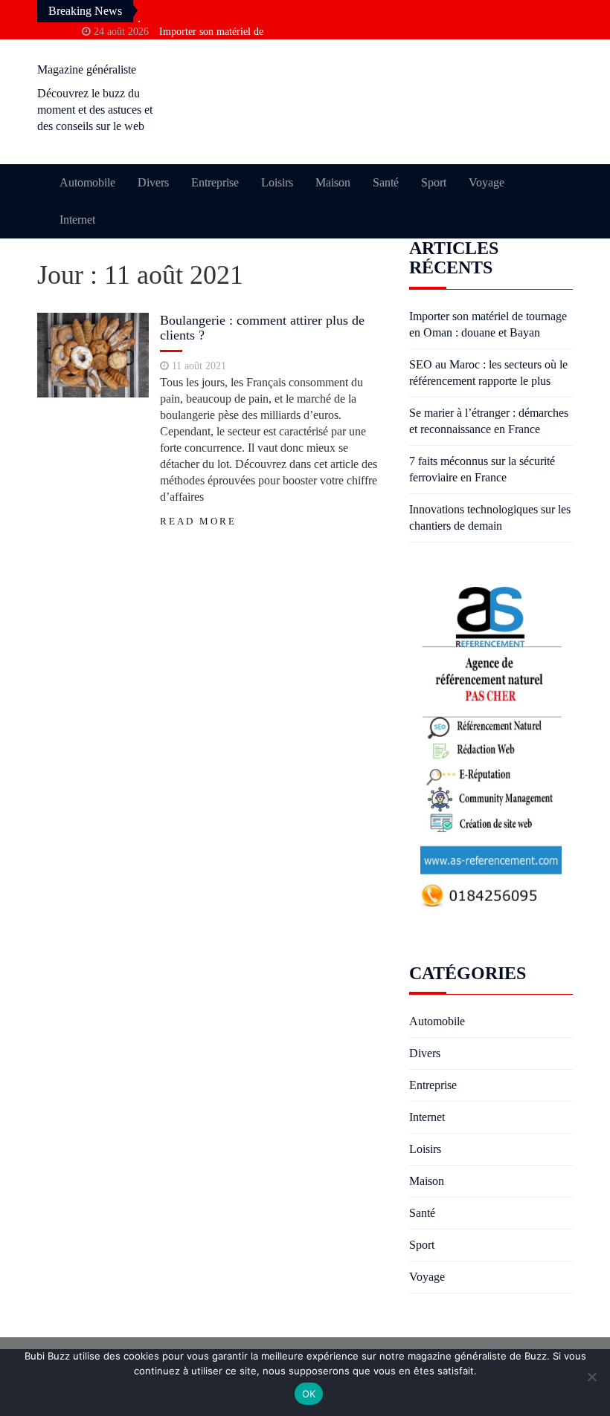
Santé (386, 182)
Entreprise (215, 182)
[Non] (591, 1376)
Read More (198, 521)
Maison (332, 182)
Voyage (486, 182)
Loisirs (277, 182)
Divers (153, 182)
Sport (433, 182)
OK (309, 1394)
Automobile (87, 182)
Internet (77, 219)
